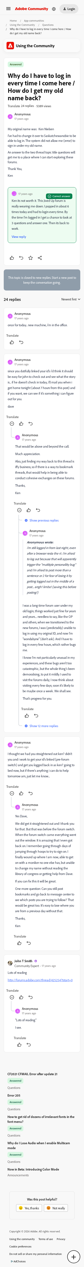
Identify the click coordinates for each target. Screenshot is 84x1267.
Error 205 (13, 1095)
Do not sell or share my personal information (35, 1254)
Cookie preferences (20, 1246)
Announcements (18, 1175)
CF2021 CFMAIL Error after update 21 (32, 1074)
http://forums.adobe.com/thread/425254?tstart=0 (40, 980)
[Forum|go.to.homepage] (31, 9)
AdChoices (20, 1261)
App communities (34, 20)
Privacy (61, 1239)
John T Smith (23, 961)
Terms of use (45, 1239)
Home (13, 20)
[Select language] (54, 9)
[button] (8, 10)
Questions (48, 25)
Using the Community (22, 25)
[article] (42, 329)
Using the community (22, 1239)
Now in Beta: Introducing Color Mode (33, 1169)
